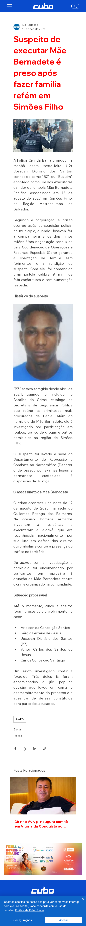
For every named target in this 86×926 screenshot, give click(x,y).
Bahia (17, 729)
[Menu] (9, 6)
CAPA (20, 719)
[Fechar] (80, 901)
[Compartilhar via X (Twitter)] (25, 749)
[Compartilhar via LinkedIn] (35, 749)
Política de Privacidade (29, 910)
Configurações (22, 920)
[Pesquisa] (75, 6)
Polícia (17, 735)
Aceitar (63, 920)
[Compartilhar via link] (45, 749)
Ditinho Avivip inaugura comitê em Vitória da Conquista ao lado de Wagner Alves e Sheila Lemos (41, 824)
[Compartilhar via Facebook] (15, 749)
